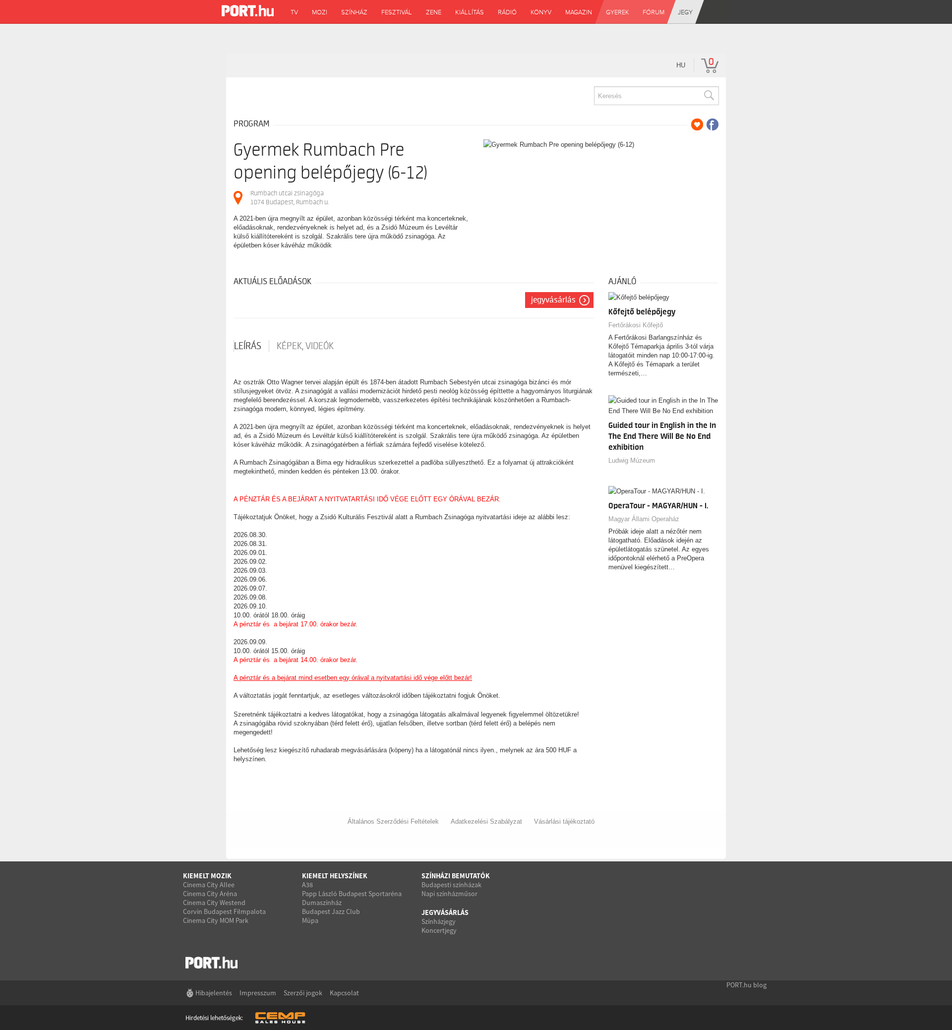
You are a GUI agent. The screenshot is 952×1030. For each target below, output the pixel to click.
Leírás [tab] (247, 346)
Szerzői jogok (303, 992)
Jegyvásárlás (553, 300)
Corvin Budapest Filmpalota (224, 911)
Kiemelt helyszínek (334, 875)
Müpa (310, 920)
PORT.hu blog (746, 984)
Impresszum (257, 992)
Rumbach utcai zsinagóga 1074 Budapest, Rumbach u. (289, 197)
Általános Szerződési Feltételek (393, 821)
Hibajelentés (213, 992)
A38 (307, 884)
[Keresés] (708, 95)
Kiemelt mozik (207, 875)
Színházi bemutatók (455, 875)
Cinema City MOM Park (215, 920)
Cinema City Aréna (210, 893)
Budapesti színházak (451, 884)
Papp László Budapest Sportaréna (352, 893)
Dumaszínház (322, 902)
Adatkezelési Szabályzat (486, 821)
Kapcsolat (344, 992)
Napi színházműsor (449, 893)
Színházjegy (438, 921)
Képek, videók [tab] (305, 346)
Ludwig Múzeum (631, 460)
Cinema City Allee (209, 884)
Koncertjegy (439, 930)
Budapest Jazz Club (331, 911)
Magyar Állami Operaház (643, 519)
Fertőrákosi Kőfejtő (635, 325)
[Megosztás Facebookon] (712, 124)
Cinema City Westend (214, 902)
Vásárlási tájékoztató (564, 821)
